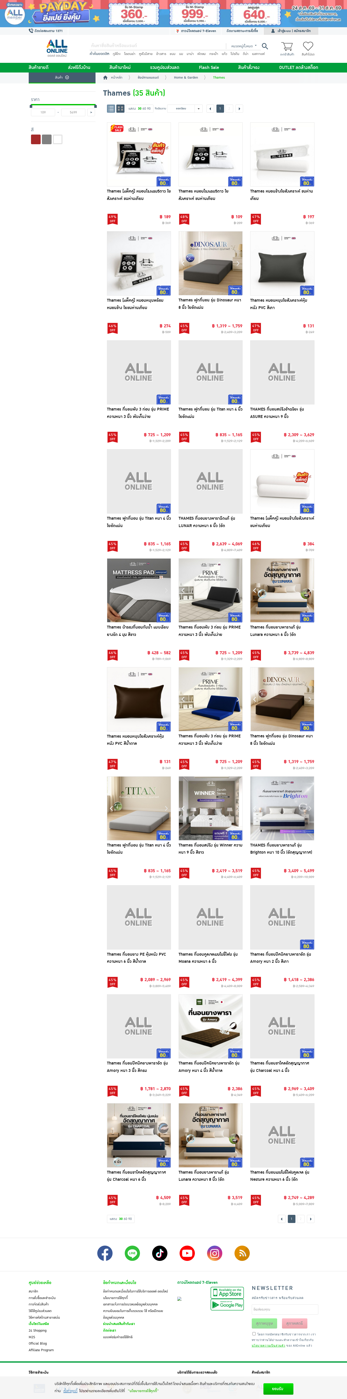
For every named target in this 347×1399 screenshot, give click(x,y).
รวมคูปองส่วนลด (164, 67)
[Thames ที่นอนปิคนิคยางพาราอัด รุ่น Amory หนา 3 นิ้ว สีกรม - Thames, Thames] (139, 1026)
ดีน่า (245, 53)
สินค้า (59, 77)
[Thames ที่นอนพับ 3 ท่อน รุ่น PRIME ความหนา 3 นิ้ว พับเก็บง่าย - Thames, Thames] (139, 372)
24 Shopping (37, 1330)
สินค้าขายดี (39, 67)
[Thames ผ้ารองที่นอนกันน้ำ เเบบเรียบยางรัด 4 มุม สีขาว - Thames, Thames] (139, 590)
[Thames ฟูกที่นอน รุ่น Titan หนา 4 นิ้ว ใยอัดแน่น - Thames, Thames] (211, 372)
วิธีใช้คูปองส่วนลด (40, 1311)
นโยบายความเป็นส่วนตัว (268, 1345)
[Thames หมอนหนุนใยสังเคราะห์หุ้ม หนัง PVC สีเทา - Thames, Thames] (282, 263)
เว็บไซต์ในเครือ (39, 1324)
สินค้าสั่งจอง (249, 67)
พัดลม (201, 53)
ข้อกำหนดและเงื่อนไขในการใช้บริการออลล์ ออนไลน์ (135, 1291)
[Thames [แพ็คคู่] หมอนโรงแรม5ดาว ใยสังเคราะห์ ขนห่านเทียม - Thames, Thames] (139, 154)
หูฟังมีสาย (146, 53)
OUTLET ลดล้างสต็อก (298, 67)
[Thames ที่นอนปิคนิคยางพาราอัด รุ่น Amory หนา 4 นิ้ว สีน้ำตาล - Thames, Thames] (211, 1026)
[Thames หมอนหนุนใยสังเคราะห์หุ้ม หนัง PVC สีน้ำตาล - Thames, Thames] (139, 699)
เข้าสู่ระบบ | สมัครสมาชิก (294, 31)
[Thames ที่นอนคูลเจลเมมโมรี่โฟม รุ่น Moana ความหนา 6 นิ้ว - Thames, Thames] (211, 917)
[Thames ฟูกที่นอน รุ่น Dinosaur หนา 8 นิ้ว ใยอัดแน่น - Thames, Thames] (211, 263)
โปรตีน (235, 53)
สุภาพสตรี (294, 1323)
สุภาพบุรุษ (264, 1323)
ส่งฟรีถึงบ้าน (79, 67)
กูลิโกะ (117, 53)
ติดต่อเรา (109, 1330)
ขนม (173, 53)
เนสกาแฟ (258, 53)
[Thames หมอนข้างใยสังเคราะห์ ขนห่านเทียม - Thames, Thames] (282, 154)
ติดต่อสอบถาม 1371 (48, 31)
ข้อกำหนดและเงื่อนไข (119, 1283)
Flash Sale (209, 67)
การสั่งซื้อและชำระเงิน (42, 1298)
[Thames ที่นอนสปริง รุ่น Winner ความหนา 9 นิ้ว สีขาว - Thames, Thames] (211, 808)
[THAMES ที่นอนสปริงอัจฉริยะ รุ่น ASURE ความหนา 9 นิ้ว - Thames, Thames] (282, 372)
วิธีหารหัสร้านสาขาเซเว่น (44, 1317)
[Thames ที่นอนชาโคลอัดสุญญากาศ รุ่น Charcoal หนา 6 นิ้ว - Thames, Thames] (139, 1135)
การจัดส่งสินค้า (39, 1304)
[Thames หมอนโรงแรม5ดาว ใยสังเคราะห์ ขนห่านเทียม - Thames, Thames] (211, 154)
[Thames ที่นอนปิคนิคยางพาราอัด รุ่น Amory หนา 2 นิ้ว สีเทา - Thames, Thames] (282, 917)
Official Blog (38, 1343)
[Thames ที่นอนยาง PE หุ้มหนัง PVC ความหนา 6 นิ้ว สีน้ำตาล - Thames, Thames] (139, 917)
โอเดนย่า (129, 53)
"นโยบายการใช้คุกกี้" (143, 1391)
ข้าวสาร (161, 53)
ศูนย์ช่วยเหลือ (40, 1283)
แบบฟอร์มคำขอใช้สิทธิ (118, 1337)
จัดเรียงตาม (160, 108)
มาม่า (190, 53)
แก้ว (224, 53)
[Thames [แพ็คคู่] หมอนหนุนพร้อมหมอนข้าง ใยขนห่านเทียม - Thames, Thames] (139, 263)
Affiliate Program (41, 1350)
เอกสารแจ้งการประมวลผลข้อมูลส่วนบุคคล (130, 1304)
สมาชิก (33, 1291)
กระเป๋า (213, 53)
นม (181, 53)
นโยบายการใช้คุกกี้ (115, 1298)
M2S (32, 1337)
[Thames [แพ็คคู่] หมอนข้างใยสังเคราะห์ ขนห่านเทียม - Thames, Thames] (282, 481)
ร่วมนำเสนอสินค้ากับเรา (119, 1324)
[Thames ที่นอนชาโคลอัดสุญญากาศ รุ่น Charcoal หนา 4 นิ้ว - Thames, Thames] (282, 1026)
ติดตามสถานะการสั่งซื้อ (242, 31)
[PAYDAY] (173, 13)
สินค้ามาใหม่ (120, 67)
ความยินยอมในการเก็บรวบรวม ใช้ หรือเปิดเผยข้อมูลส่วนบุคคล (133, 1314)
